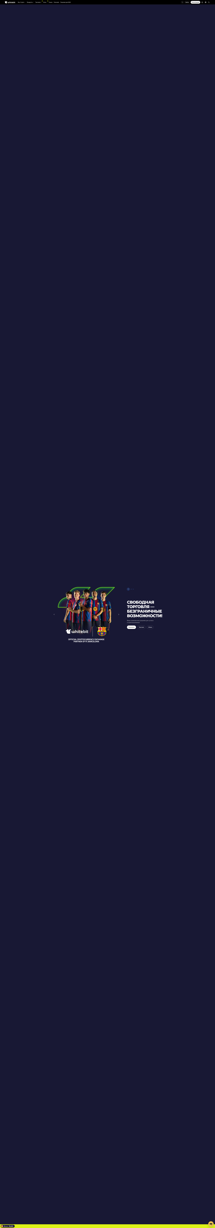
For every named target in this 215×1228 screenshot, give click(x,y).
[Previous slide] (54, 614)
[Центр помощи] (202, 2)
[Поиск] (182, 2)
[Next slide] (118, 614)
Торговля (141, 627)
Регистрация (195, 2)
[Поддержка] (211, 1224)
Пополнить (131, 627)
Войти (187, 2)
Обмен (150, 627)
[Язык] (205, 2)
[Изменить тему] (209, 2)
